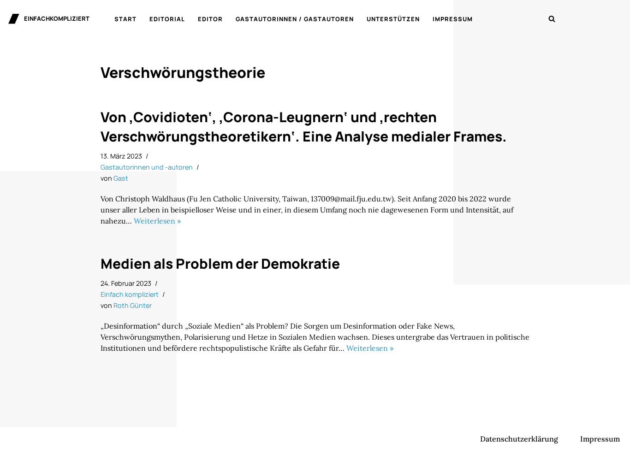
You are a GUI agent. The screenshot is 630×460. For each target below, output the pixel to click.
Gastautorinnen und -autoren (147, 167)
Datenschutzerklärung (519, 438)
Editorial (167, 19)
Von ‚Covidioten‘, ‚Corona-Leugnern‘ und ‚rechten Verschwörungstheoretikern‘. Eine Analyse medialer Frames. (304, 126)
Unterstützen (393, 19)
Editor (210, 19)
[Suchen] (551, 18)
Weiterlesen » (157, 220)
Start (125, 19)
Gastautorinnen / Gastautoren (295, 19)
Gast (120, 178)
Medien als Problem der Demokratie (220, 263)
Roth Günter (132, 305)
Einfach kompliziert (130, 294)
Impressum (453, 19)
